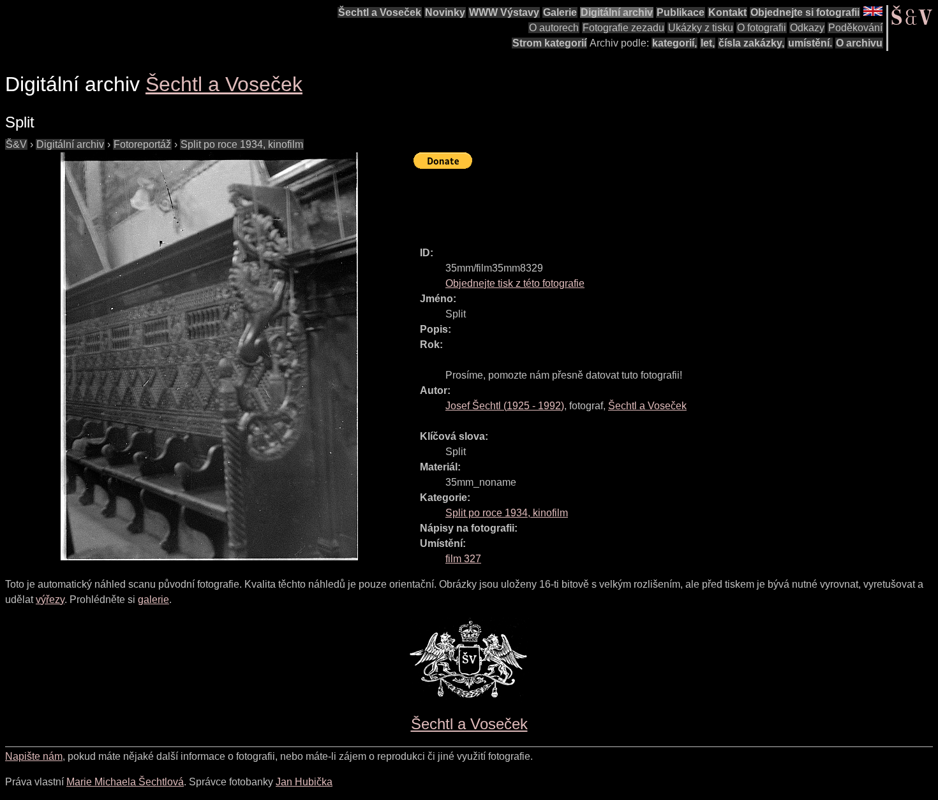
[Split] (209, 356)
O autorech (554, 27)
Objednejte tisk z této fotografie (514, 283)
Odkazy (807, 27)
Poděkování (855, 27)
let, (708, 43)
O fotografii (761, 27)
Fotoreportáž (142, 144)
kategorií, (674, 43)
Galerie (560, 12)
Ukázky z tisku (700, 27)
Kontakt (727, 12)
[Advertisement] (645, 202)
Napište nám (34, 756)
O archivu (859, 43)
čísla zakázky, (751, 43)
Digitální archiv (617, 12)
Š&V (16, 144)
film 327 (463, 558)
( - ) (504, 405)
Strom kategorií (549, 43)
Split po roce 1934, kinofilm (242, 144)
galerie (153, 599)
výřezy (50, 599)
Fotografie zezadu (623, 27)
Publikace (680, 12)
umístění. (810, 43)
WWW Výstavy (504, 12)
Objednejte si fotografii (805, 12)
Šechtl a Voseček (379, 12)
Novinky (445, 12)
